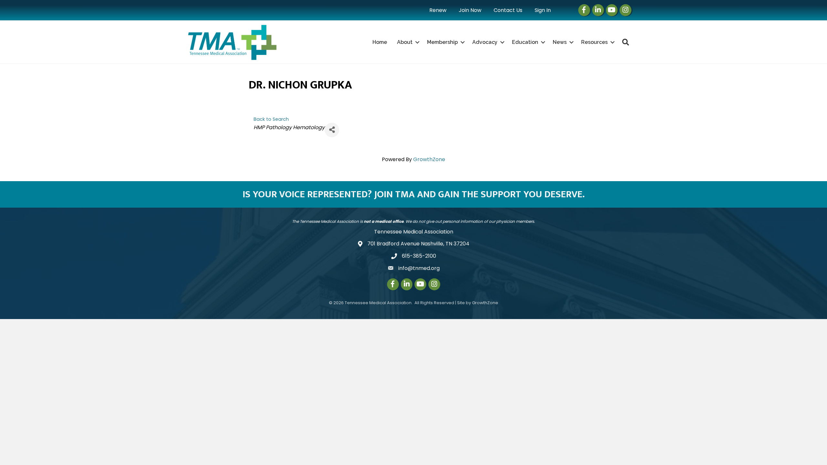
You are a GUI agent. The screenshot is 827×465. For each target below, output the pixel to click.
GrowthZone (429, 159)
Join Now (470, 10)
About (405, 42)
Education (525, 42)
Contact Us (508, 10)
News (560, 42)
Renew (437, 10)
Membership (442, 42)
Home (379, 42)
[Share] (332, 130)
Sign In (543, 10)
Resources (594, 42)
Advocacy (484, 42)
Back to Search (271, 119)
